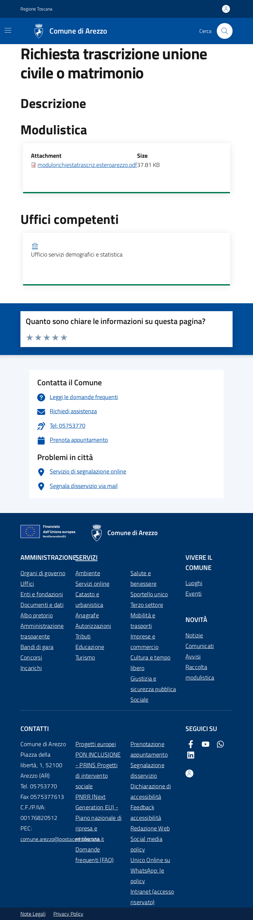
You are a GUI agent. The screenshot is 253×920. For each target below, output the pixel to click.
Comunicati (199, 645)
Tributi (83, 636)
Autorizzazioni (93, 625)
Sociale (139, 699)
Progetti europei (95, 744)
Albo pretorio (36, 615)
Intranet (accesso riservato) (152, 896)
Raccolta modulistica (199, 672)
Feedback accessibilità (145, 812)
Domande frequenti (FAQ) (94, 854)
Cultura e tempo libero (150, 662)
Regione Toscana (36, 8)
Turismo (85, 657)
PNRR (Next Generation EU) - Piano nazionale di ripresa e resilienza (98, 817)
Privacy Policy (68, 914)
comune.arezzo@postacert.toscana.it (62, 839)
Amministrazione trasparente (42, 631)
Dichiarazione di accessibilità (150, 791)
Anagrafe (87, 615)
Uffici (27, 583)
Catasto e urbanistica (89, 599)
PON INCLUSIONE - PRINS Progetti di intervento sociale (98, 770)
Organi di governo (42, 573)
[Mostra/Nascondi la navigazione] (8, 30)
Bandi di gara (36, 646)
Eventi (193, 593)
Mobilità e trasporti (142, 620)
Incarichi (31, 667)
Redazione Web (150, 828)
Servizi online (92, 583)
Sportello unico (149, 594)
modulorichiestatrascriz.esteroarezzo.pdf (87, 164)
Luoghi (193, 583)
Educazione (89, 646)
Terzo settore (146, 604)
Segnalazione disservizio (147, 770)
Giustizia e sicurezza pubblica (153, 683)
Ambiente (87, 573)
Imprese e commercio (144, 641)
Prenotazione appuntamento (149, 749)
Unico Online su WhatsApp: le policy (150, 870)
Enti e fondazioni (41, 594)
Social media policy (146, 844)
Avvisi (193, 656)
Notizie (194, 635)
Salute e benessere (143, 578)
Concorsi (31, 657)
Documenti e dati (42, 604)
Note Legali (32, 914)
